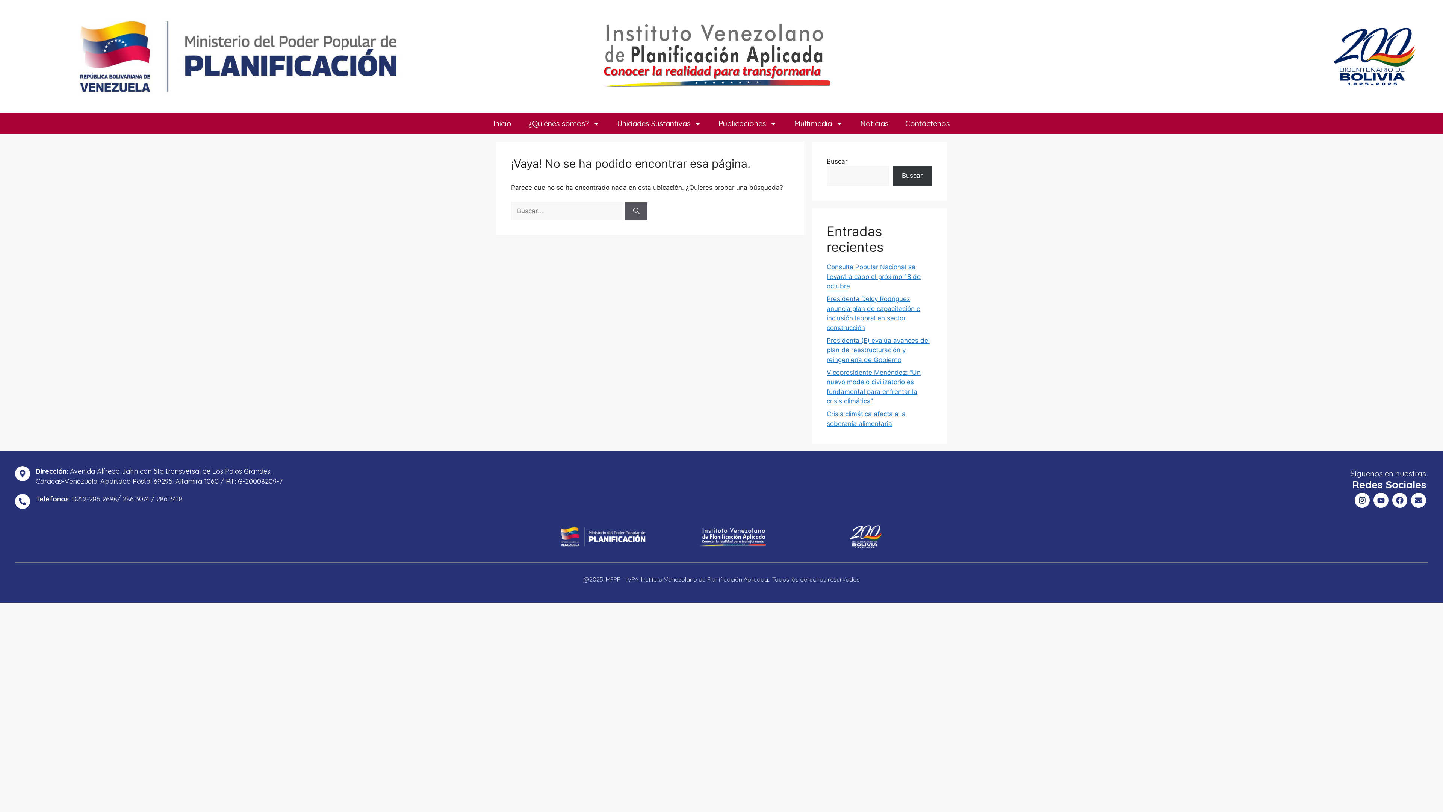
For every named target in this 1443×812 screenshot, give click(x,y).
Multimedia (813, 123)
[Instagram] (1362, 500)
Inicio (502, 123)
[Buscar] (636, 211)
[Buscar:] (568, 211)
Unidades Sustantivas (653, 123)
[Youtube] (1381, 500)
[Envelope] (1418, 500)
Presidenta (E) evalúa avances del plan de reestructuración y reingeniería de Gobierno (878, 350)
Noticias (874, 123)
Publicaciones (742, 123)
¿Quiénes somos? (558, 123)
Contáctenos (927, 123)
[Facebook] (1399, 500)
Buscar (837, 161)
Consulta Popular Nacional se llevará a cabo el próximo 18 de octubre (874, 276)
